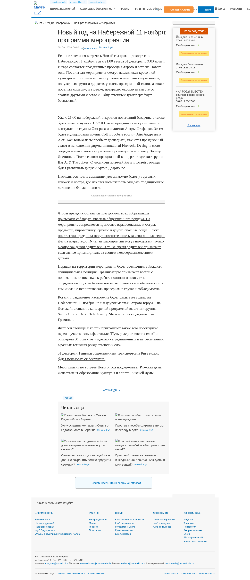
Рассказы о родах (44, 526)
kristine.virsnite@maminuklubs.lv (95, 563)
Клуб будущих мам (45, 530)
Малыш (93, 523)
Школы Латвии (123, 533)
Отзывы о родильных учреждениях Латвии (57, 533)
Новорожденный (98, 519)
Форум (124, 8)
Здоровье (189, 523)
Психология (95, 530)
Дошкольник (160, 512)
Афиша (68, 398)
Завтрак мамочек (193, 530)
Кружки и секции (124, 530)
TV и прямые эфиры (149, 8)
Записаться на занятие (194, 53)
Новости (236, 8)
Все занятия (193, 125)
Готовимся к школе (125, 526)
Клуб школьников (124, 523)
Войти (207, 9)
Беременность (44, 512)
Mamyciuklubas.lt (189, 573)
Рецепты (188, 519)
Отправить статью (180, 9)
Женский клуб (192, 512)
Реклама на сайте (76, 573)
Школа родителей (62, 8)
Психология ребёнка (164, 519)
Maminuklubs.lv (171, 573)
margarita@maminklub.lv (57, 563)
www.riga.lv (111, 389)
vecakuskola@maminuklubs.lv (179, 563)
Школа (119, 512)
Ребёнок (94, 512)
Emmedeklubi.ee (207, 573)
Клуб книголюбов (162, 526)
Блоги (187, 533)
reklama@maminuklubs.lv (133, 563)
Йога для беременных (189, 37)
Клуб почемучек (161, 523)
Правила (60, 573)
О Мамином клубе (96, 573)
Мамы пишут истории (195, 541)
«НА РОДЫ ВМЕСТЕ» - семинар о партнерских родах (190, 94)
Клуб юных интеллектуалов (129, 519)
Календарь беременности (97, 8)
